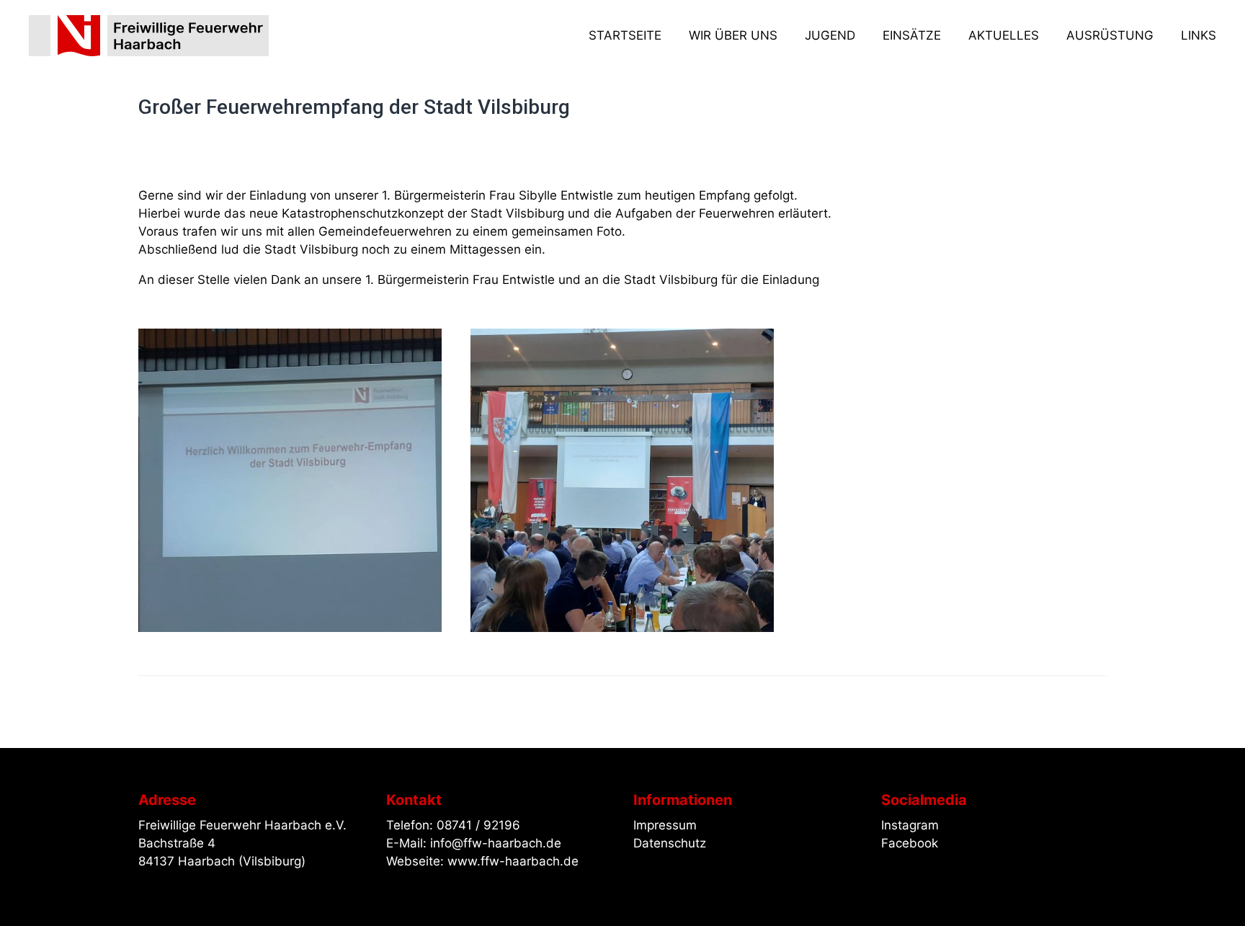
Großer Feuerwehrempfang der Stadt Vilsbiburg (354, 107)
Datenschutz (669, 843)
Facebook (909, 843)
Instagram (910, 825)
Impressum (665, 825)
